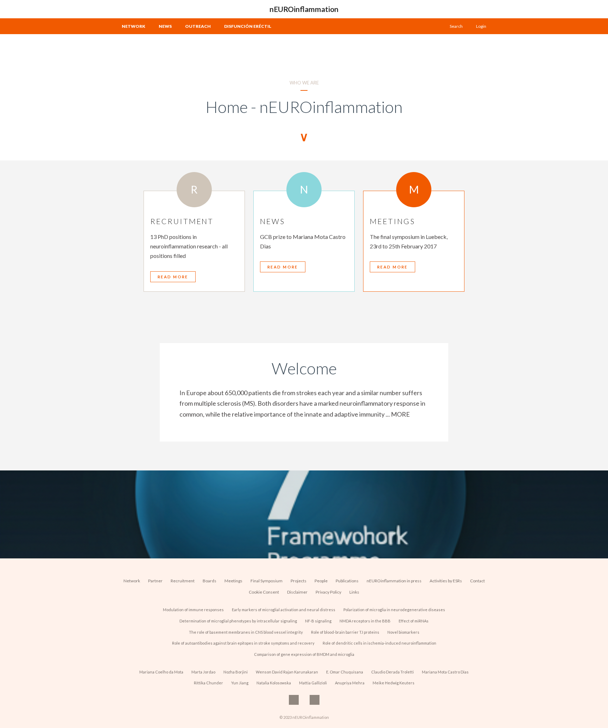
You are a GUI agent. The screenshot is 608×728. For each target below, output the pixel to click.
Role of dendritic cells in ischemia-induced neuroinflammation (379, 643)
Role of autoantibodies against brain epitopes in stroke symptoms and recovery (243, 643)
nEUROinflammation (304, 9)
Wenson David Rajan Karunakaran (287, 672)
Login (481, 26)
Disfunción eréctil (247, 26)
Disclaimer (297, 592)
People (321, 580)
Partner (155, 580)
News (165, 26)
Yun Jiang (239, 682)
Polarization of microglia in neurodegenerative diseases (394, 609)
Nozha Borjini (235, 672)
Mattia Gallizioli (313, 682)
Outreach (198, 26)
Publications (347, 580)
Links (354, 592)
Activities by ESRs (446, 580)
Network (133, 26)
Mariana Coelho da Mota (161, 672)
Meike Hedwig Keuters (393, 682)
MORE (400, 414)
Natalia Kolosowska (273, 682)
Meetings (233, 580)
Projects (298, 580)
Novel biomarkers (403, 632)
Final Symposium (267, 580)
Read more (173, 276)
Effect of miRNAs (414, 621)
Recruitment (183, 580)
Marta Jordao (203, 672)
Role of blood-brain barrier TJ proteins (345, 632)
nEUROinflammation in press (394, 580)
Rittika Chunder (208, 682)
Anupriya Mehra (350, 682)
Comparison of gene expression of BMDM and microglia (304, 654)
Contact (477, 580)
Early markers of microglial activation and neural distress (283, 609)
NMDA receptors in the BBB (365, 621)
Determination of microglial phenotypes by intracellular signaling (238, 621)
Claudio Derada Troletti (392, 672)
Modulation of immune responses (193, 609)
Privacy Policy (328, 592)
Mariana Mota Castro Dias (445, 672)
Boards (209, 580)
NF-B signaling (318, 621)
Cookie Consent (264, 592)
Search (456, 26)
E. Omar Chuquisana (344, 672)
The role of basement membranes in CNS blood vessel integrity (246, 632)
